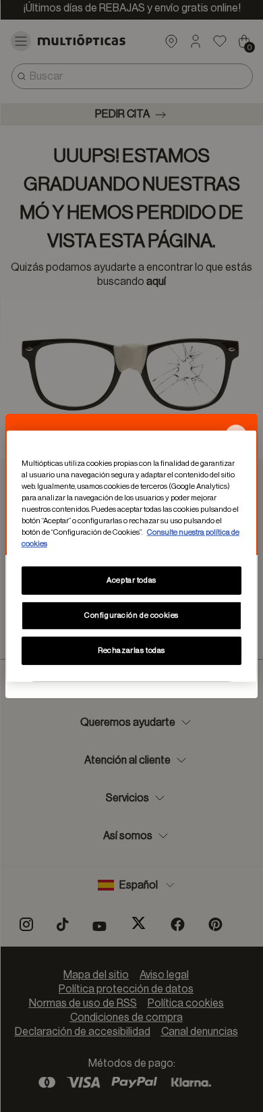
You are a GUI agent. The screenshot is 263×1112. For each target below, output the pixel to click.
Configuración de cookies (131, 615)
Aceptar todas (131, 580)
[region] (132, 555)
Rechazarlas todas (131, 650)
